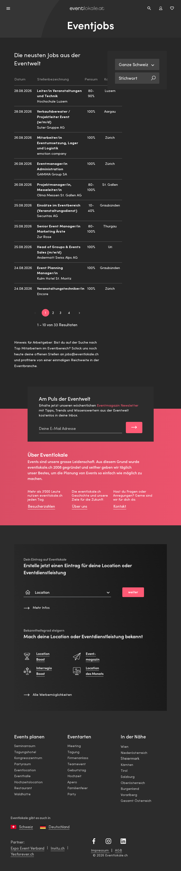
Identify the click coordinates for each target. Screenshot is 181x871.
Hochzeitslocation (28, 782)
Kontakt (119, 506)
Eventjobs (90, 25)
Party (71, 794)
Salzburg (128, 776)
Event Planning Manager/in (50, 270)
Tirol (124, 770)
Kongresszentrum (28, 758)
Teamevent (76, 764)
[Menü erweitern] (8, 8)
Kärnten (127, 764)
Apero (72, 782)
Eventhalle (22, 776)
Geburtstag (76, 770)
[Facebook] (94, 840)
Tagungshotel (25, 752)
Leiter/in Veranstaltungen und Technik (59, 93)
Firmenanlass (77, 758)
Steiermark (130, 758)
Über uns (79, 506)
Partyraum (22, 764)
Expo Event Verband (27, 848)
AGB (118, 850)
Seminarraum (24, 746)
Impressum (100, 850)
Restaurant (23, 788)
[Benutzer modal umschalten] (161, 8)
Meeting (74, 746)
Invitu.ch (58, 848)
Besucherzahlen (41, 506)
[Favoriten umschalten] (172, 8)
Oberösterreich (133, 782)
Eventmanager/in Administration (52, 166)
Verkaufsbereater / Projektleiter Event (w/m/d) (53, 116)
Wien (124, 746)
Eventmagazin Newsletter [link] (117, 405)
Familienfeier (77, 788)
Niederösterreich (134, 752)
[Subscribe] (134, 427)
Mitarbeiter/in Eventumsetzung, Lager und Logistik (57, 142)
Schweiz (26, 826)
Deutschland (59, 826)
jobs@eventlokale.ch (82, 354)
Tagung (73, 752)
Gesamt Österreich (136, 800)
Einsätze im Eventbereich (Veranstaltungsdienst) (58, 207)
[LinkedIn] (123, 840)
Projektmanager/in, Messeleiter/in (54, 187)
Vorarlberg (129, 794)
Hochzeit (74, 776)
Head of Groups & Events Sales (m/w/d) (58, 249)
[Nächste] (79, 312)
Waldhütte (22, 794)
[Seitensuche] (149, 8)
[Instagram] (108, 840)
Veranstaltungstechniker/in (60, 288)
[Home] (87, 8)
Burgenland (130, 788)
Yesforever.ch (22, 853)
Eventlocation (25, 770)
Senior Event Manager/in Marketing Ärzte (58, 228)
